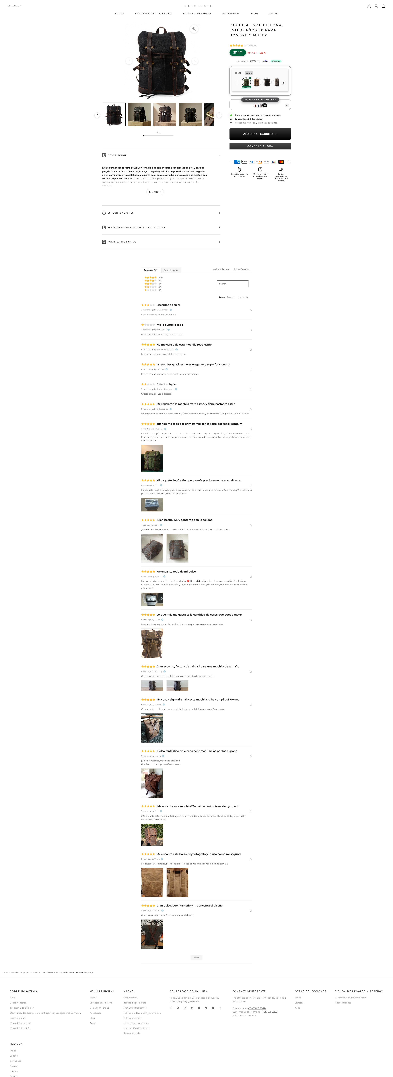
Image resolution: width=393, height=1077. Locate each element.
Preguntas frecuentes (135, 1007)
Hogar (93, 997)
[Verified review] (170, 310)
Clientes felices (343, 1002)
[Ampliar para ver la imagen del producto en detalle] (194, 29)
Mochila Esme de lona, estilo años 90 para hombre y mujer (256, 30)
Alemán (14, 1066)
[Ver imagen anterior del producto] (129, 61)
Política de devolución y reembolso (136, 227)
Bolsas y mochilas (99, 1007)
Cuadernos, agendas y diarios (350, 997)
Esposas (299, 1002)
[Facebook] (171, 1008)
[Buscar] (376, 6)
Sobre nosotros (18, 1002)
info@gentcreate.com (244, 1015)
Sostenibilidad (17, 1018)
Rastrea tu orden (132, 1033)
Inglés (13, 1050)
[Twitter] (178, 1008)
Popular (230, 297)
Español (13, 6)
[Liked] (251, 309)
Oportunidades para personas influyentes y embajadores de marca (45, 1012)
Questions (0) (171, 270)
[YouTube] (199, 1008)
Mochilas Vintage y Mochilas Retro (25, 972)
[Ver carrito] (383, 6)
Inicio (5, 972)
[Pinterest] (192, 1008)
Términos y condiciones (136, 1023)
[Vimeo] (206, 1008)
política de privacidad (134, 1002)
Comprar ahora (260, 146)
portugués (15, 1060)
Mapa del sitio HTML (21, 1023)
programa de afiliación (22, 1007)
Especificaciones (120, 213)
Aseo (297, 1007)
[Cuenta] (369, 6)
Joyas (298, 997)
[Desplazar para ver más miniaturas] (219, 115)
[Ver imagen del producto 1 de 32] (114, 114)
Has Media (243, 297)
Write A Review (221, 269)
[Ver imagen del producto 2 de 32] (139, 114)
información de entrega (136, 1028)
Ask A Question (242, 269)
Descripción (116, 155)
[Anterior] (236, 83)
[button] (260, 61)
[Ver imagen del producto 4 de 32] (190, 114)
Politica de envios (122, 241)
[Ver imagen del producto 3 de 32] (165, 114)
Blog (12, 997)
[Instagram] (185, 1008)
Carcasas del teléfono (101, 1002)
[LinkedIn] (213, 1008)
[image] (152, 458)
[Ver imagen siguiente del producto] (195, 61)
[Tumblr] (220, 1008)
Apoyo (93, 1023)
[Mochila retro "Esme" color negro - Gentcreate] (162, 61)
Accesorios (95, 1012)
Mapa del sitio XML (20, 1028)
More (196, 957)
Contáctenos (130, 997)
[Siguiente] (283, 83)
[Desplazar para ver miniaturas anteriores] (97, 115)
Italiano (14, 1071)
